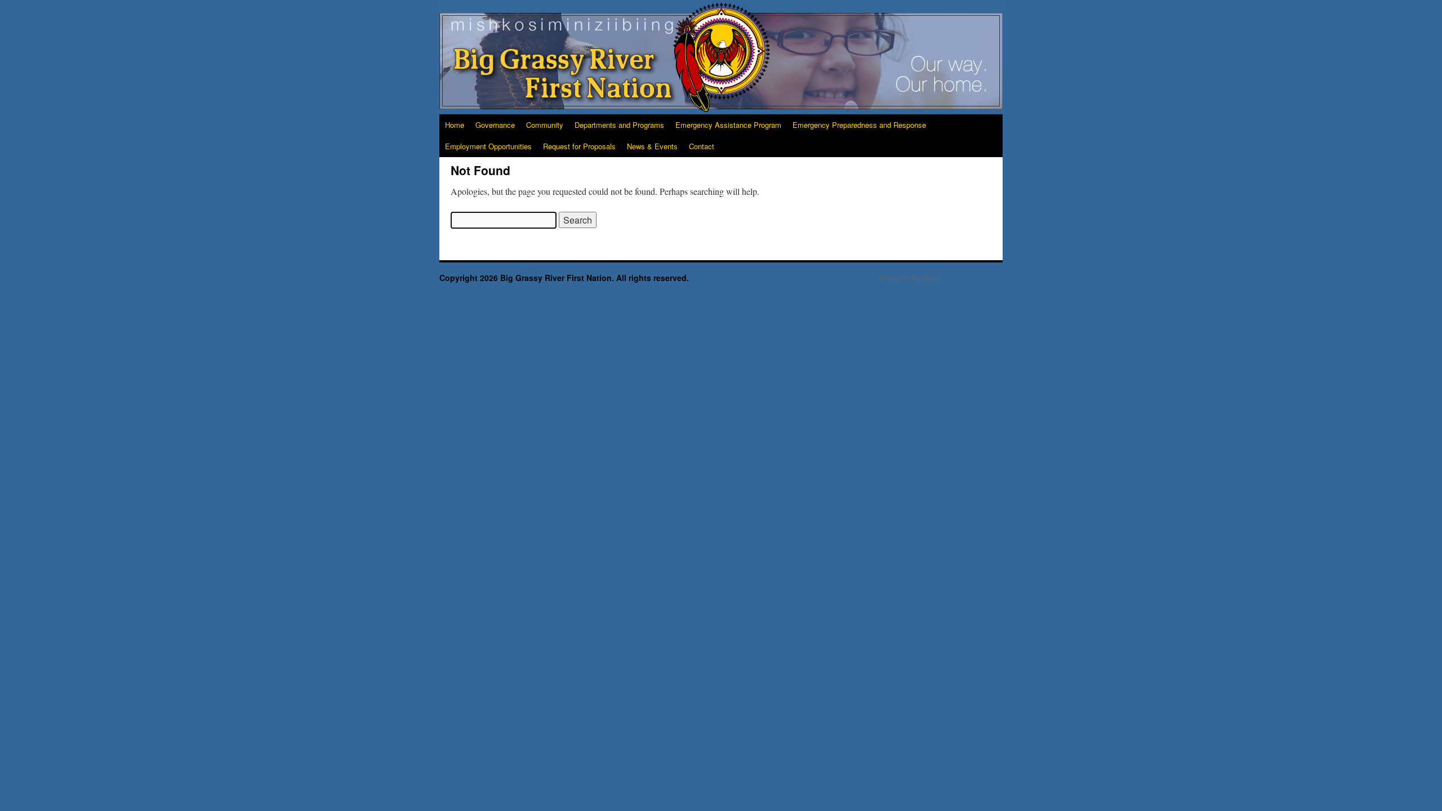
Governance (495, 124)
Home (454, 124)
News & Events (652, 146)
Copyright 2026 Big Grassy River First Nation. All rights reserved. (564, 277)
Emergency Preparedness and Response (859, 124)
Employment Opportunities (488, 146)
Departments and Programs (619, 124)
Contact (701, 146)
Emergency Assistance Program (728, 124)
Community (544, 124)
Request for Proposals (579, 146)
